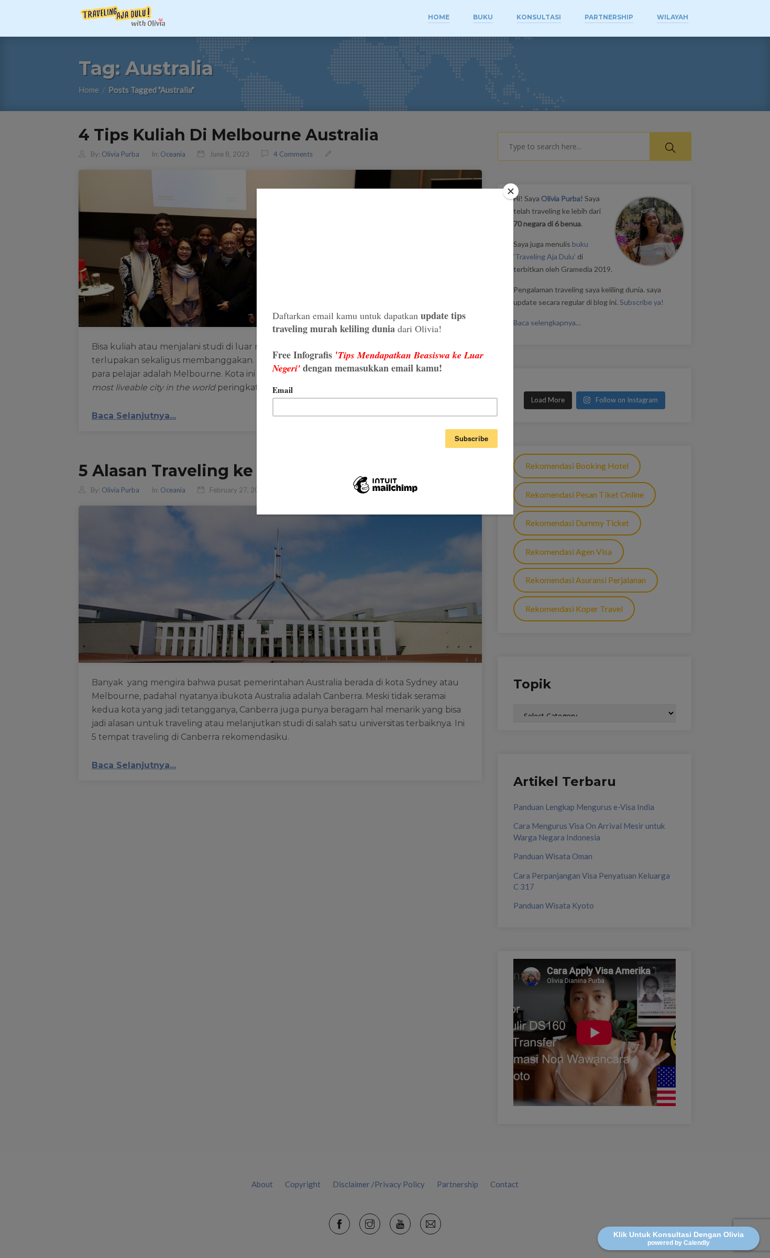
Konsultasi (538, 17)
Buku (483, 17)
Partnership (609, 17)
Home (438, 17)
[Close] (511, 191)
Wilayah (672, 17)
